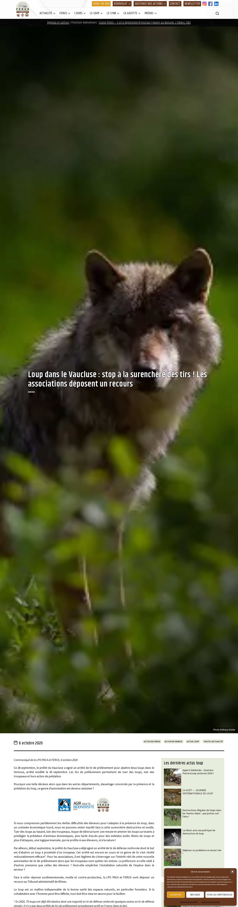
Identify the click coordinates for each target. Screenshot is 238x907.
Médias (149, 13)
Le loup (94, 13)
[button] (232, 871)
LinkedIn (217, 3)
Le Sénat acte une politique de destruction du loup (198, 832)
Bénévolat (120, 3)
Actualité (46, 13)
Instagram (205, 3)
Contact (175, 3)
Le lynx (111, 13)
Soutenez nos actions (149, 3)
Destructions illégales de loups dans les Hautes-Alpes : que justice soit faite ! (201, 813)
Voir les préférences (219, 894)
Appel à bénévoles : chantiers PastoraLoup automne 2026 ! (198, 772)
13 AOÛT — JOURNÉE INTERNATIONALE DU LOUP (197, 792)
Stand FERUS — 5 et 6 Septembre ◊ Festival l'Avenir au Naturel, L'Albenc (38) (145, 22)
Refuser (195, 894)
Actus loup (193, 741)
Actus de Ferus (152, 741)
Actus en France (173, 741)
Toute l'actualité (213, 741)
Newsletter (192, 3)
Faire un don (101, 3)
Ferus (63, 13)
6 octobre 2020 (31, 743)
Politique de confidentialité (210, 902)
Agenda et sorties (58, 22)
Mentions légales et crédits (189, 902)
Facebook (211, 3)
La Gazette (130, 13)
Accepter (175, 894)
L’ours (78, 13)
